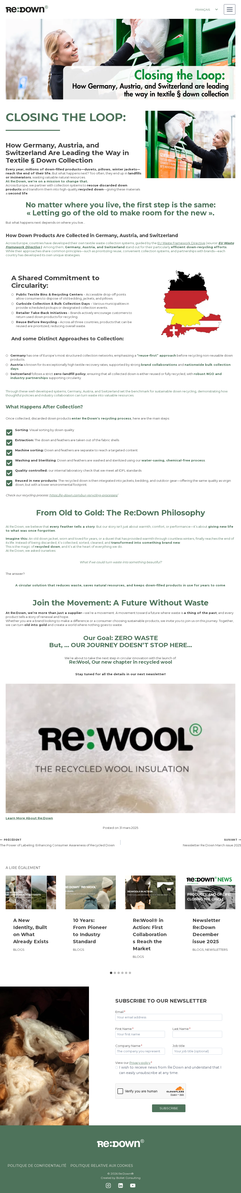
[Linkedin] (120, 1185)
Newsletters (216, 949)
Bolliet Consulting (128, 1178)
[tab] (111, 973)
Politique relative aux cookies (101, 1166)
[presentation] (31, 892)
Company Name (128, 1046)
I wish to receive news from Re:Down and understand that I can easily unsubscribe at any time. (170, 1070)
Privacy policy (139, 1063)
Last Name (181, 1029)
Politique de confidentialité (37, 1166)
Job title (179, 1046)
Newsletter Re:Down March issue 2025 (212, 842)
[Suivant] (228, 922)
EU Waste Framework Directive (181, 243)
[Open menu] (229, 9)
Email (120, 1012)
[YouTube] (132, 1185)
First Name (124, 1029)
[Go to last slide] (13, 922)
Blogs (18, 949)
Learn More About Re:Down (29, 818)
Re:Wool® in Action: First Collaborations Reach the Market (150, 934)
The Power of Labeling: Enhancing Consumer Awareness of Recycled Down (57, 842)
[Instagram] (108, 1185)
